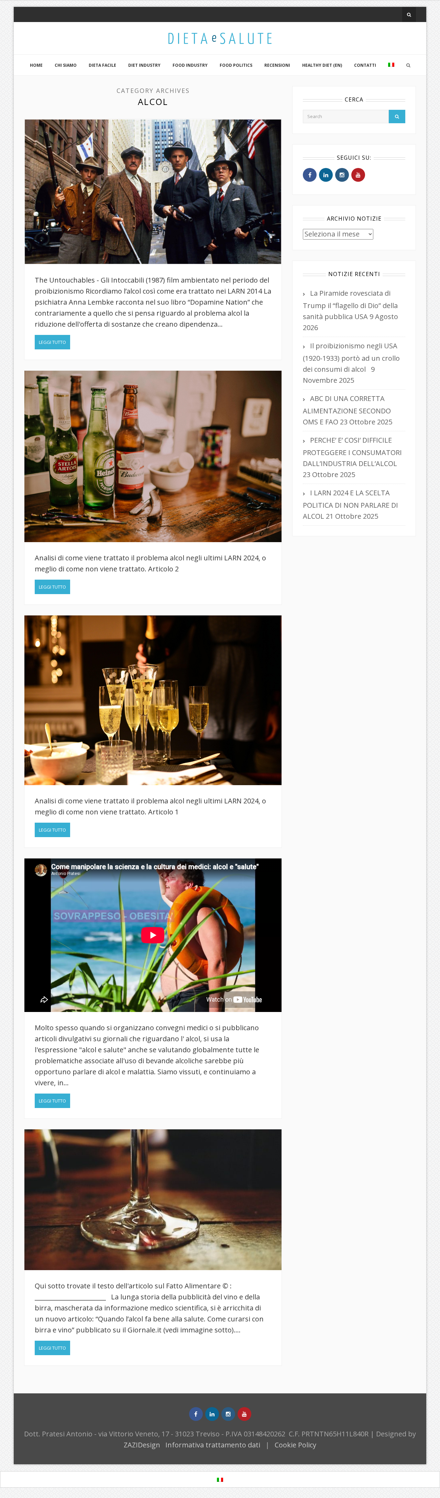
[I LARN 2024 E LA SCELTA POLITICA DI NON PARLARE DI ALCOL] (153, 700)
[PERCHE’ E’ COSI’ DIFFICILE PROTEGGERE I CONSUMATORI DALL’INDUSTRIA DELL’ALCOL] (153, 456)
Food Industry (190, 65)
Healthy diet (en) (322, 65)
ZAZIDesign (142, 1444)
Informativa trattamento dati (212, 1444)
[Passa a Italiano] (220, 1479)
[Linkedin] (326, 175)
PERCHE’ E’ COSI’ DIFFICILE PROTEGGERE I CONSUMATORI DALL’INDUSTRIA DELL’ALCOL (352, 451)
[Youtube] (358, 175)
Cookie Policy (295, 1444)
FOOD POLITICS (236, 65)
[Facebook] (310, 175)
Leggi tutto (52, 342)
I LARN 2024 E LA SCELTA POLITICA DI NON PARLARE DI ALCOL (350, 504)
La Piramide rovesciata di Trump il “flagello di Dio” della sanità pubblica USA (350, 304)
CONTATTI (365, 65)
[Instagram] (342, 175)
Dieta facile (102, 65)
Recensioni (277, 65)
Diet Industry (144, 65)
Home (36, 65)
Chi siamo (66, 65)
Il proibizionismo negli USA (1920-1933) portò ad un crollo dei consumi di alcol (351, 357)
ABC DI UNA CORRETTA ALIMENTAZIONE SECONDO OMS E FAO (347, 410)
